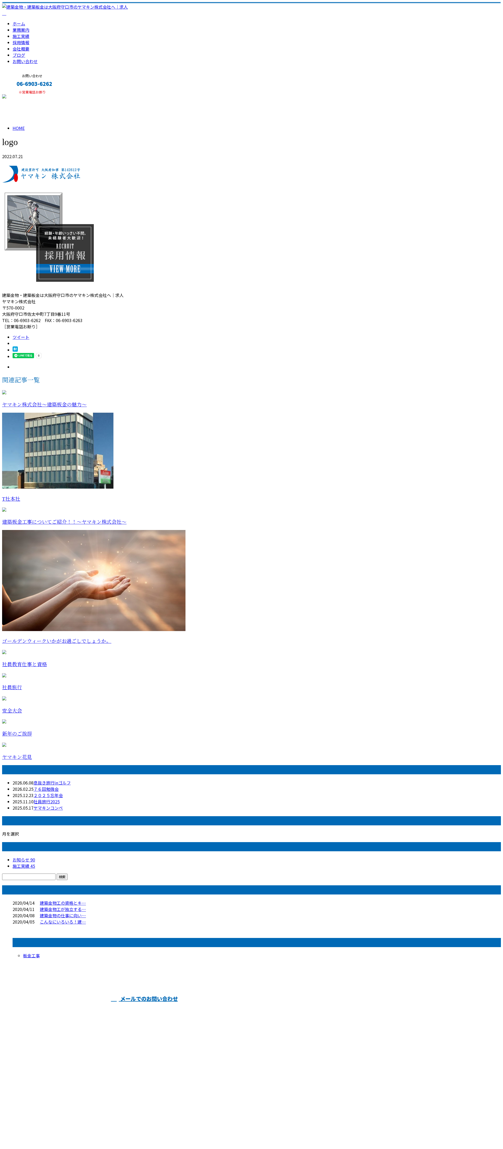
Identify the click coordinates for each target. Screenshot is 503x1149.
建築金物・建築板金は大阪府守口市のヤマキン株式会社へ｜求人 (63, 1131)
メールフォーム (20, 97)
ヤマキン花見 (17, 757)
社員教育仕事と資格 (24, 664)
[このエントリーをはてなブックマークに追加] (15, 350)
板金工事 (31, 955)
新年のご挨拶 (17, 734)
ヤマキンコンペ (48, 808)
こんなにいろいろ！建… (63, 922)
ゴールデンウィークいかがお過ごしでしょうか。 (56, 641)
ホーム (19, 23)
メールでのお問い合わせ (148, 998)
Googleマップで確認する (28, 1100)
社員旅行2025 (47, 801)
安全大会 (12, 711)
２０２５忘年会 (48, 795)
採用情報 (21, 42)
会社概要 (21, 49)
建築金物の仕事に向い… (63, 915)
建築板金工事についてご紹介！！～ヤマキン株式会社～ (64, 522)
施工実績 (21, 36)
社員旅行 (12, 687)
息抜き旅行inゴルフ (52, 783)
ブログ (19, 55)
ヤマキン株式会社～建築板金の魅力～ (44, 404)
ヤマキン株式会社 (235, 1009)
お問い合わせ (25, 61)
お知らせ (24, 860)
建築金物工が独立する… (63, 909)
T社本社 (11, 499)
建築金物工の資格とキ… (63, 903)
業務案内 (21, 30)
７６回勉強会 (46, 789)
